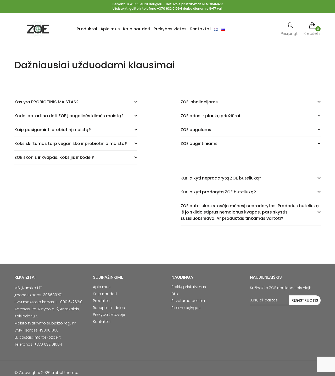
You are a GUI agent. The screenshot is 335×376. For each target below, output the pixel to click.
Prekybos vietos (170, 29)
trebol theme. (64, 372)
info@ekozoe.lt (47, 337)
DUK (174, 293)
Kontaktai (200, 29)
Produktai (87, 29)
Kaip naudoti (136, 29)
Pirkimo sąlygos (185, 307)
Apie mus (110, 29)
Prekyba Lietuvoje (109, 314)
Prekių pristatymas (188, 286)
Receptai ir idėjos (109, 307)
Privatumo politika (188, 300)
